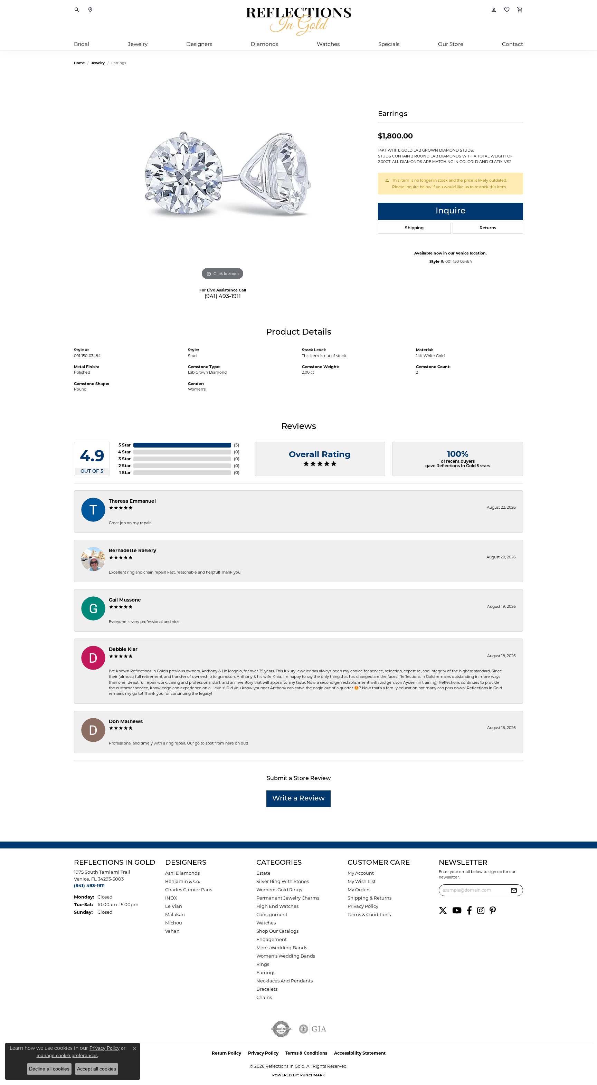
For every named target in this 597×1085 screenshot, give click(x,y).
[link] (90, 10)
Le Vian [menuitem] (173, 906)
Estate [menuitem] (263, 873)
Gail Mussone (125, 600)
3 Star (125, 458)
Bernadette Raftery (132, 550)
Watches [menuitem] (266, 922)
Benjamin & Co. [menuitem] (182, 881)
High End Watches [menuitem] (277, 906)
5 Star (125, 445)
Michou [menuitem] (173, 922)
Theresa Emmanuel (132, 501)
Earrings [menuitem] (265, 972)
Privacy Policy (363, 906)
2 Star (125, 465)
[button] (77, 10)
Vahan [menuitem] (172, 931)
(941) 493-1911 (223, 296)
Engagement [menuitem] (271, 939)
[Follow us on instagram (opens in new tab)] (480, 910)
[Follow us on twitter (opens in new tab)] (443, 910)
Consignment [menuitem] (271, 914)
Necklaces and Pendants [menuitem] (284, 980)
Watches (328, 44)
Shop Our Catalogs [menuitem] (277, 931)
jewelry (98, 63)
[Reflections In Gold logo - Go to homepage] (298, 22)
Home (79, 63)
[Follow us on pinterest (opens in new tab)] (493, 910)
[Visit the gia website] (312, 1029)
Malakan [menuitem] (175, 914)
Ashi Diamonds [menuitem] (182, 873)
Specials (388, 44)
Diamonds (264, 44)
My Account (361, 873)
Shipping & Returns (369, 898)
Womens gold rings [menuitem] (279, 889)
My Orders (359, 889)
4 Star (124, 451)
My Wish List (362, 881)
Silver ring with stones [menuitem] (282, 881)
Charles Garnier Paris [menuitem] (188, 889)
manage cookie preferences (67, 1055)
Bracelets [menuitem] (266, 989)
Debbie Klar (123, 649)
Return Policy (226, 1053)
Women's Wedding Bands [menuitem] (285, 956)
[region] (222, 178)
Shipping (414, 228)
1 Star (125, 472)
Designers (199, 44)
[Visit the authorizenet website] (281, 1029)
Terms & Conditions (369, 914)
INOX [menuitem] (171, 898)
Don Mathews (126, 721)
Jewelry (138, 44)
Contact (512, 44)
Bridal (81, 44)
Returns (488, 228)
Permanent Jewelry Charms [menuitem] (287, 898)
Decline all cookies (49, 1069)
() (236, 445)
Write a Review (298, 798)
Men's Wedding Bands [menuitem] (281, 947)
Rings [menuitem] (262, 964)
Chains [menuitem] (264, 997)
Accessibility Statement (360, 1053)
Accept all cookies (96, 1069)
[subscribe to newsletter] (514, 890)
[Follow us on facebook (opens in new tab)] (469, 910)
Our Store (450, 44)
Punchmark (312, 1075)
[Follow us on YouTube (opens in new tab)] (457, 910)
